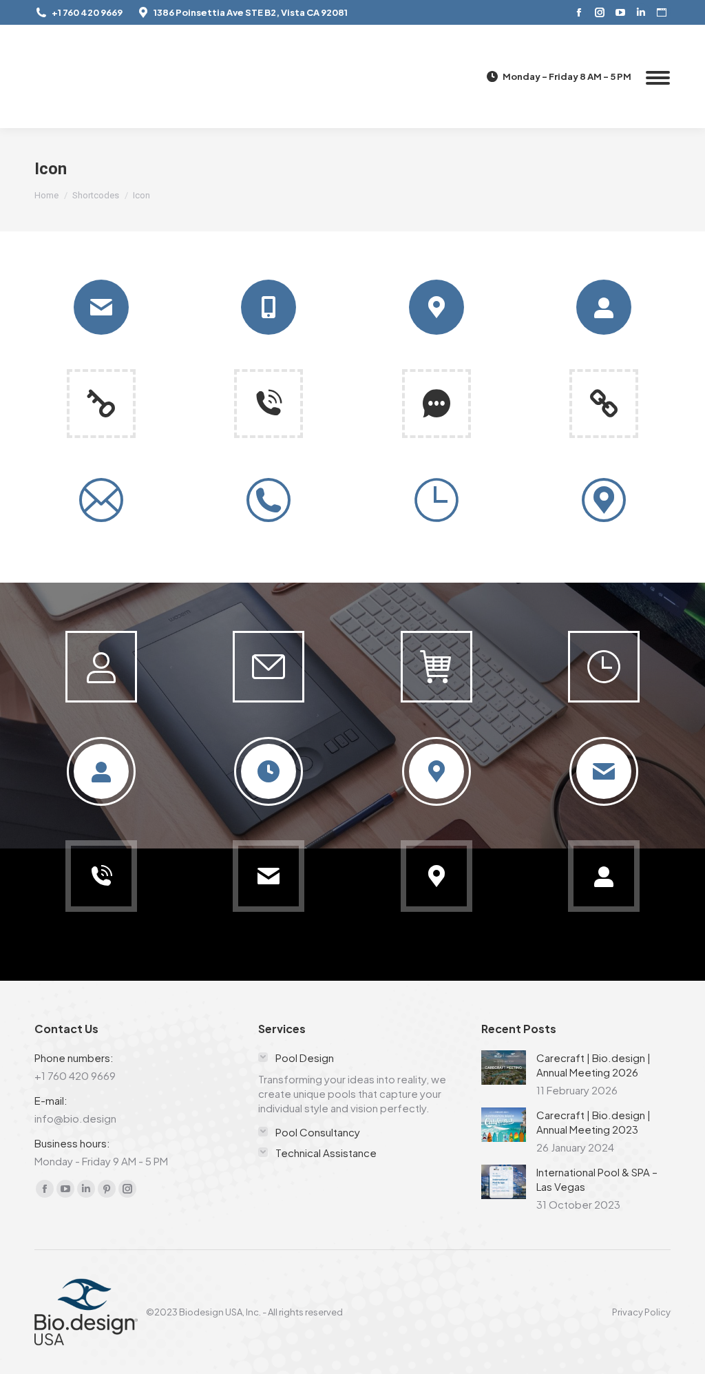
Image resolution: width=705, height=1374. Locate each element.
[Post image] (503, 1067)
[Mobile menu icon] (658, 76)
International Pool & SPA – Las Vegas (596, 1179)
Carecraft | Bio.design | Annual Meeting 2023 (593, 1122)
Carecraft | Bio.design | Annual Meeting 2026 (593, 1065)
